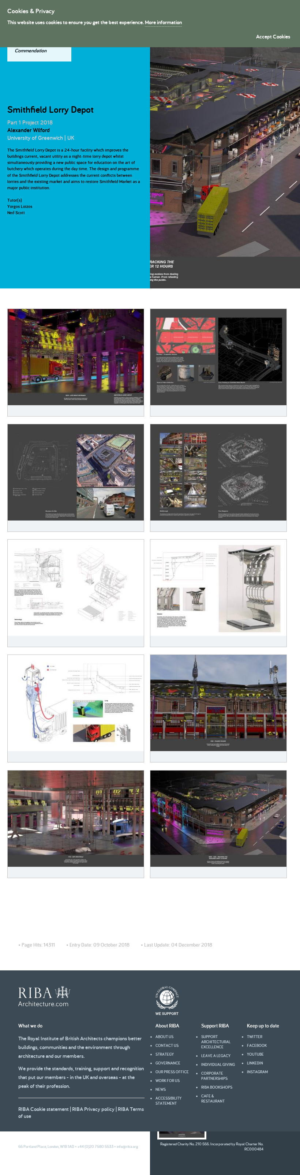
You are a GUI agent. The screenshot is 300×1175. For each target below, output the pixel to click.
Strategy (164, 1054)
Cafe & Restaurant (213, 1098)
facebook (257, 1045)
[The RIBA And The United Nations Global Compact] (167, 1013)
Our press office (172, 1071)
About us (164, 1036)
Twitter (254, 1036)
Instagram (257, 1071)
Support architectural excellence (215, 1041)
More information (163, 22)
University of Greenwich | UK (40, 138)
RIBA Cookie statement (43, 1108)
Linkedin (255, 1063)
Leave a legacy (215, 1055)
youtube (255, 1054)
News (160, 1089)
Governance (167, 1063)
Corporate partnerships (214, 1076)
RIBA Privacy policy (93, 1108)
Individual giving (218, 1064)
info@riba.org (127, 1146)
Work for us (167, 1080)
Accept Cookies (273, 36)
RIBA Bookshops (216, 1087)
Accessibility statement (168, 1101)
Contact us (167, 1045)
